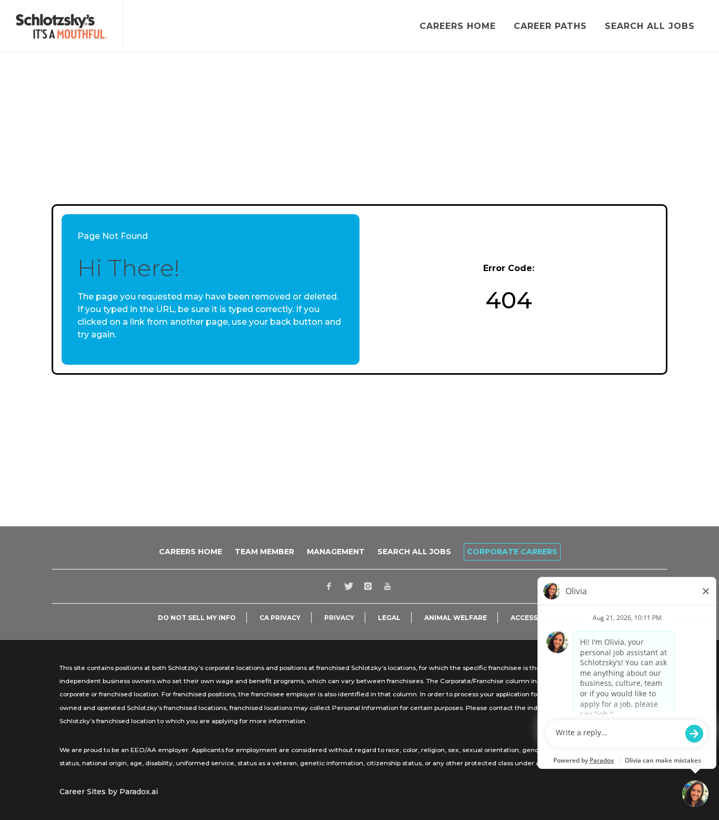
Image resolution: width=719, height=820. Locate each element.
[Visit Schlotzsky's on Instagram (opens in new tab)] (367, 586)
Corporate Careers (512, 551)
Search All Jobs (414, 551)
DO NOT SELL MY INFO (197, 618)
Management (336, 551)
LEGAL (389, 618)
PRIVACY (339, 618)
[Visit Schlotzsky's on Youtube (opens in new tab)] (387, 586)
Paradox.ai (138, 791)
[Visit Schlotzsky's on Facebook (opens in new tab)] (329, 586)
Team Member (264, 551)
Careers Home (190, 551)
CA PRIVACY (280, 618)
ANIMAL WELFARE (455, 618)
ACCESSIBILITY (536, 618)
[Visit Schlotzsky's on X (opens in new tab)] (348, 586)
